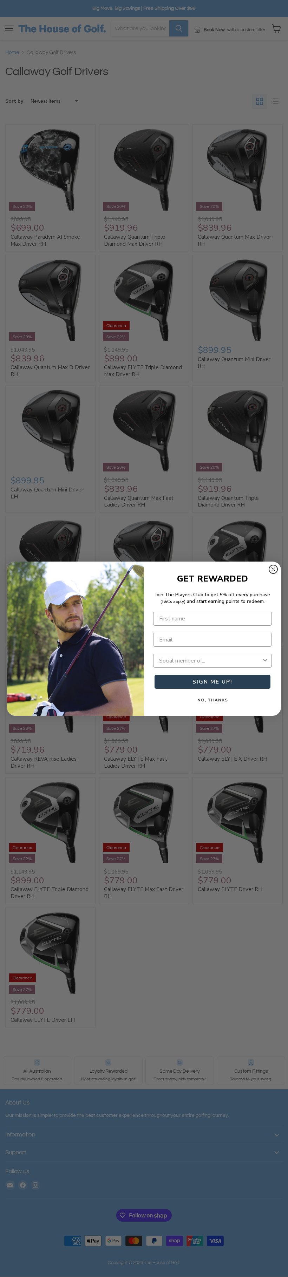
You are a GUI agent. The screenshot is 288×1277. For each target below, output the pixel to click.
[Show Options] (265, 660)
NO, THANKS (212, 700)
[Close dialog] (273, 569)
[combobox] (210, 660)
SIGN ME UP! (212, 682)
